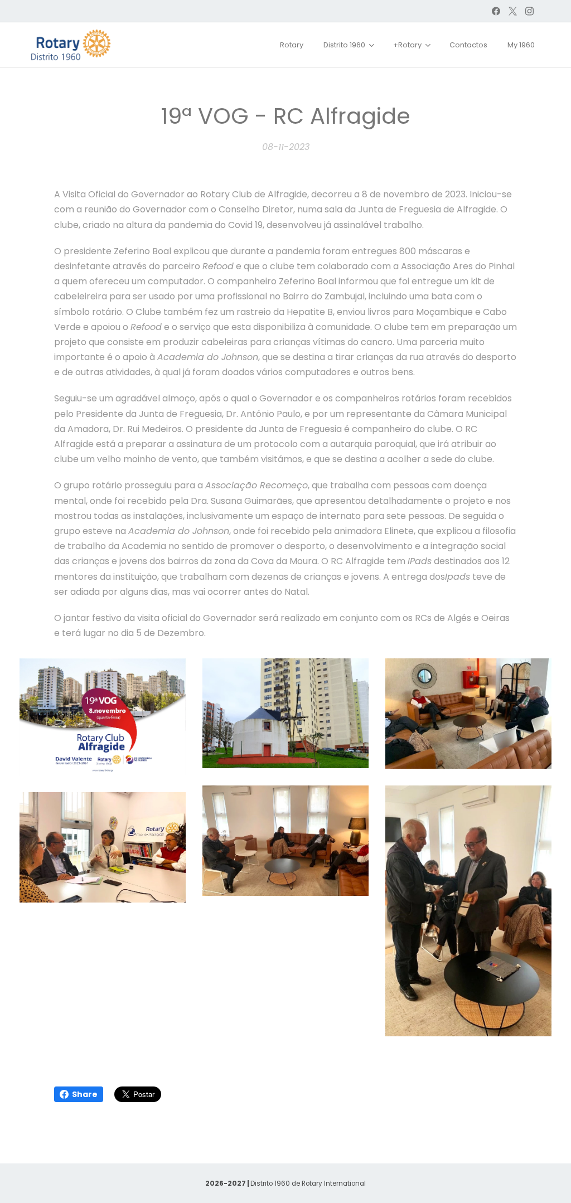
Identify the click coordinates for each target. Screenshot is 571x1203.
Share (85, 1094)
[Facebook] (496, 11)
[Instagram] (529, 11)
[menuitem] (291, 45)
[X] (513, 11)
